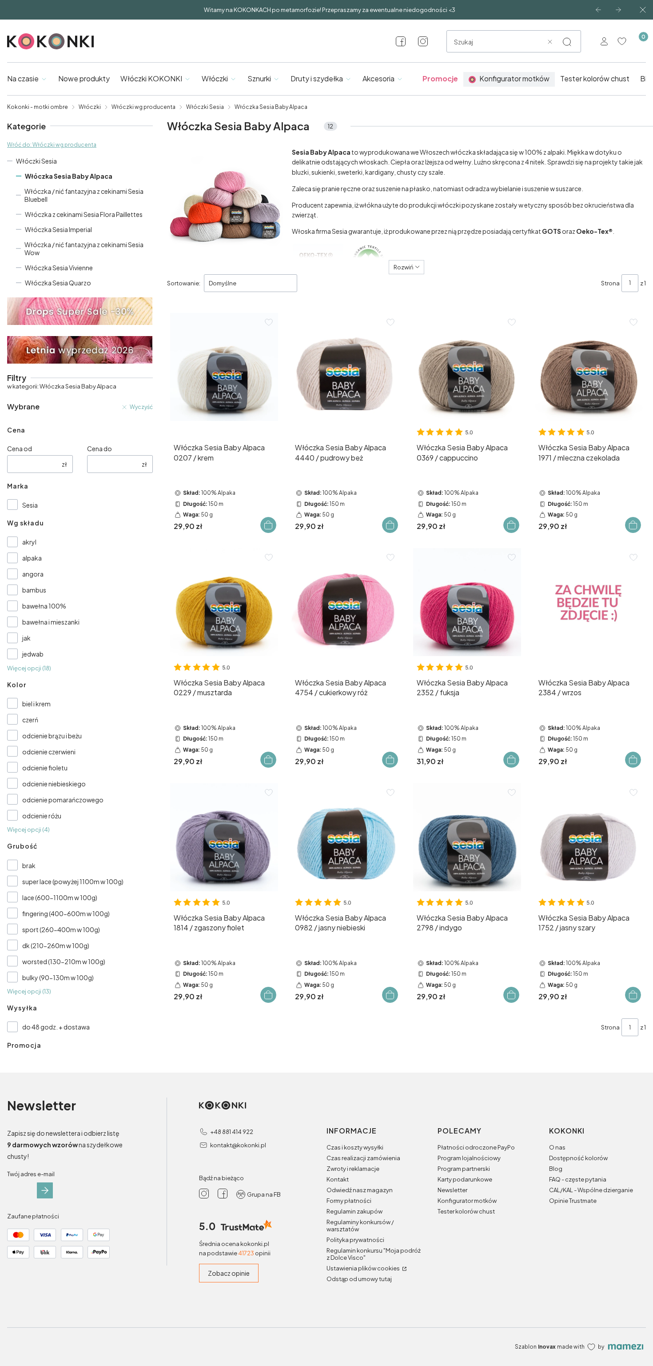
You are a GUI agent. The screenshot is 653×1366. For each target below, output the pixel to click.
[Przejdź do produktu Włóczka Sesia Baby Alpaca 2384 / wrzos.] (589, 602)
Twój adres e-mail (31, 1174)
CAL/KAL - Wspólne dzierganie (591, 1190)
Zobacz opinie (229, 1273)
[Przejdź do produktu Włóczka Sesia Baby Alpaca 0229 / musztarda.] (224, 602)
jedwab (33, 654)
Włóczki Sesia (205, 107)
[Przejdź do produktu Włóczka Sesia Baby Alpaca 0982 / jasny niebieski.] (345, 837)
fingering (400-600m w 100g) (66, 913)
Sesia (30, 505)
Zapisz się (45, 1190)
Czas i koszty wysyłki (354, 1147)
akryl (29, 542)
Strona (610, 283)
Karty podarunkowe (465, 1179)
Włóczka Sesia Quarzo (58, 283)
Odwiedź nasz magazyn (359, 1190)
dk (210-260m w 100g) (55, 945)
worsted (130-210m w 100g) (63, 961)
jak (26, 638)
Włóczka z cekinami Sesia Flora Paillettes (84, 214)
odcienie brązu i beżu (52, 736)
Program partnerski (464, 1168)
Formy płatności (348, 1200)
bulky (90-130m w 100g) (58, 977)
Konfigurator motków (467, 1200)
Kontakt (337, 1179)
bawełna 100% (44, 606)
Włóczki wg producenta (143, 107)
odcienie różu (41, 816)
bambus (34, 590)
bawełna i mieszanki (51, 622)
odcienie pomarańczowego (63, 800)
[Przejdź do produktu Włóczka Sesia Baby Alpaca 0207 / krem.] (224, 367)
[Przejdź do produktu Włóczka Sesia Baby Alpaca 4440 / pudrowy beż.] (345, 367)
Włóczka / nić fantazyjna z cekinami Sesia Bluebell (83, 195)
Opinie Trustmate (573, 1200)
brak (29, 865)
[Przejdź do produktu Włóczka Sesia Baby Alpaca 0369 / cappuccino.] (467, 367)
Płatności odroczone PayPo (476, 1147)
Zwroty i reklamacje (352, 1168)
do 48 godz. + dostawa (56, 1027)
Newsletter (452, 1190)
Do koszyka (268, 525)
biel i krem (36, 704)
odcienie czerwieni (49, 752)
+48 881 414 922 (231, 1131)
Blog (555, 1168)
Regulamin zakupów (354, 1211)
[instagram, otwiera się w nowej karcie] (423, 41)
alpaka (32, 558)
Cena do (99, 449)
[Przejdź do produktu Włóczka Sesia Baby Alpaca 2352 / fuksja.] (467, 602)
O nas (557, 1147)
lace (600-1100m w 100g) (59, 897)
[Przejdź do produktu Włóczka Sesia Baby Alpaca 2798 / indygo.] (467, 837)
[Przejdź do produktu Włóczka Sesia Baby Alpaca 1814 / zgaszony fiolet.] (224, 837)
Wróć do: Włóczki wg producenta (51, 144)
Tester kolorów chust (466, 1211)
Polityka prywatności (355, 1239)
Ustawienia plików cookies (363, 1268)
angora (33, 574)
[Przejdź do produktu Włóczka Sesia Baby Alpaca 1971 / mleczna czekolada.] (589, 367)
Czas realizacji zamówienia (363, 1158)
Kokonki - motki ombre (37, 107)
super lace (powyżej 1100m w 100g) (72, 881)
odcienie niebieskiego (54, 784)
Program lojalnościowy (469, 1158)
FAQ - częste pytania (577, 1179)
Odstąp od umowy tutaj (359, 1278)
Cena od (19, 449)
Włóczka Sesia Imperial (58, 229)
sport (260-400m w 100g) (61, 929)
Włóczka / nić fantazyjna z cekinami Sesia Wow (83, 248)
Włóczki (90, 107)
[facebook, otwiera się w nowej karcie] (400, 41)
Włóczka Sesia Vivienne (59, 268)
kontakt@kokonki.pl (238, 1145)
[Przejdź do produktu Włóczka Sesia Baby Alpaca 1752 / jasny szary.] (589, 837)
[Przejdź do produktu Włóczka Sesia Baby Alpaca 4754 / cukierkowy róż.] (345, 602)
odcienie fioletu (45, 768)
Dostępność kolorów (578, 1158)
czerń (30, 720)
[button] (566, 41)
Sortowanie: (183, 283)
